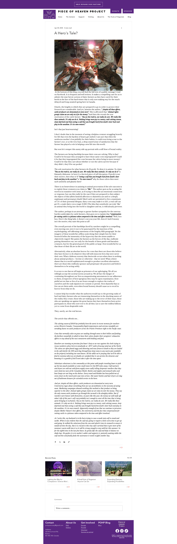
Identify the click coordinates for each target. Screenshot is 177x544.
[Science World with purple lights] (58, 468)
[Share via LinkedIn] (64, 442)
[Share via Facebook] (55, 442)
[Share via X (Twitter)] (60, 442)
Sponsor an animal (87, 532)
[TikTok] (126, 531)
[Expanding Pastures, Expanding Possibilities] (118, 468)
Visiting (68, 527)
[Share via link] (69, 442)
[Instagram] (122, 531)
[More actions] (121, 28)
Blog (99, 525)
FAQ (67, 525)
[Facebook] (117, 531)
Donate (83, 525)
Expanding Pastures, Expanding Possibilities (115, 480)
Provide (83, 527)
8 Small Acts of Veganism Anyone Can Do (86, 480)
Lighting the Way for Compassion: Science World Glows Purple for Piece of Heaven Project (57, 480)
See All (129, 458)
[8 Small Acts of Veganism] (88, 468)
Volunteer (84, 530)
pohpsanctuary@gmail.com (54, 525)
